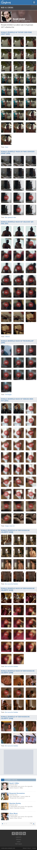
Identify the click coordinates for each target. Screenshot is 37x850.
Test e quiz (18, 844)
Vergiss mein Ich (10, 526)
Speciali (18, 839)
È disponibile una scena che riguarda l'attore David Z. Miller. (20, 785)
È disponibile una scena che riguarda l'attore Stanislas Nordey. (20, 806)
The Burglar (8, 394)
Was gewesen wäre (10, 217)
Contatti (18, 837)
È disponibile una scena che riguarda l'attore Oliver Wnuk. (20, 816)
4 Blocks (7, 336)
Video (18, 841)
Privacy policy (27, 848)
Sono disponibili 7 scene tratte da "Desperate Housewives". (19, 795)
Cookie (34, 848)
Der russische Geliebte (11, 584)
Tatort (6, 147)
